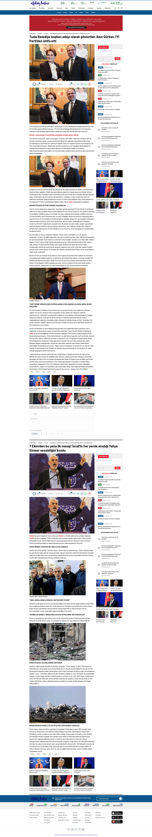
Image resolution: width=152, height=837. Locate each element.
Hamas (44, 754)
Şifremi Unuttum (100, 817)
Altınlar (75, 812)
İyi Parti (37, 371)
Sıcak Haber (88, 822)
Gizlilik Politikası (69, 835)
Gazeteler (108, 8)
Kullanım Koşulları (87, 835)
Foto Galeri (81, 8)
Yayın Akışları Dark (49, 815)
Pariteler (96, 805)
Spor (66, 8)
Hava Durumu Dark (34, 812)
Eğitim (81, 12)
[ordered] (50, 434)
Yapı (54, 371)
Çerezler (76, 835)
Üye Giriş (98, 812)
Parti (43, 371)
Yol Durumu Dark (34, 815)
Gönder (35, 433)
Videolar (90, 8)
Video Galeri (88, 815)
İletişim (63, 835)
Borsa (31, 805)
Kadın (73, 8)
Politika (93, 12)
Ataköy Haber (32, 33)
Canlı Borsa (61, 812)
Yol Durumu (106, 805)
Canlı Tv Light (33, 817)
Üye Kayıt (98, 815)
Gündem (50, 8)
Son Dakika (32, 8)
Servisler (42, 8)
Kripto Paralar (118, 805)
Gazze (38, 754)
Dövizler (75, 815)
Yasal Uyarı (95, 835)
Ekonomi (59, 8)
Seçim (49, 371)
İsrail (50, 754)
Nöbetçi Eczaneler (49, 817)
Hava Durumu (64, 805)
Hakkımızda (57, 835)
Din (76, 12)
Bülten (71, 12)
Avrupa (65, 12)
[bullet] (53, 434)
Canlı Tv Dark (47, 812)
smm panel (47, 822)
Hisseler (86, 805)
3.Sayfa (59, 12)
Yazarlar (99, 8)
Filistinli (32, 754)
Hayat (87, 12)
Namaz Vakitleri (42, 805)
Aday (32, 371)
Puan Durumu (76, 805)
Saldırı (55, 754)
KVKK (80, 835)
